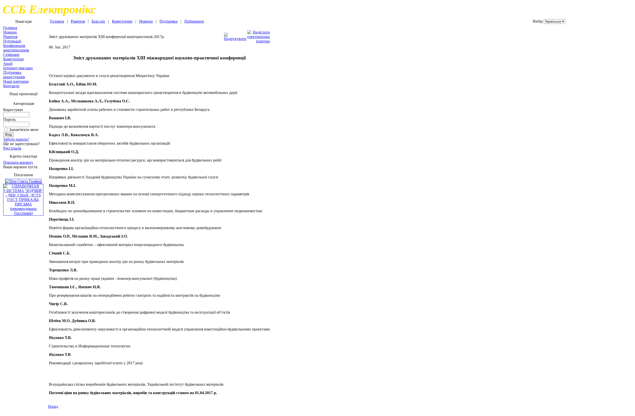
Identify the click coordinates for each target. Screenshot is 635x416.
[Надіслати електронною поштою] (258, 35)
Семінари (11, 54)
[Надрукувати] (235, 35)
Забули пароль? (16, 139)
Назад (53, 406)
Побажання (194, 21)
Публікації (12, 41)
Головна (10, 28)
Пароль (9, 119)
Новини (10, 32)
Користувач (13, 110)
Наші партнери (16, 81)
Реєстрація (12, 148)
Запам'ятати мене (23, 129)
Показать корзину (18, 162)
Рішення (10, 37)
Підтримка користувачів (14, 74)
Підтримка (168, 21)
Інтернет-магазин (18, 68)
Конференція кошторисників (16, 47)
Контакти (11, 86)
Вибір (538, 21)
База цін (98, 21)
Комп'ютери (13, 59)
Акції (7, 63)
